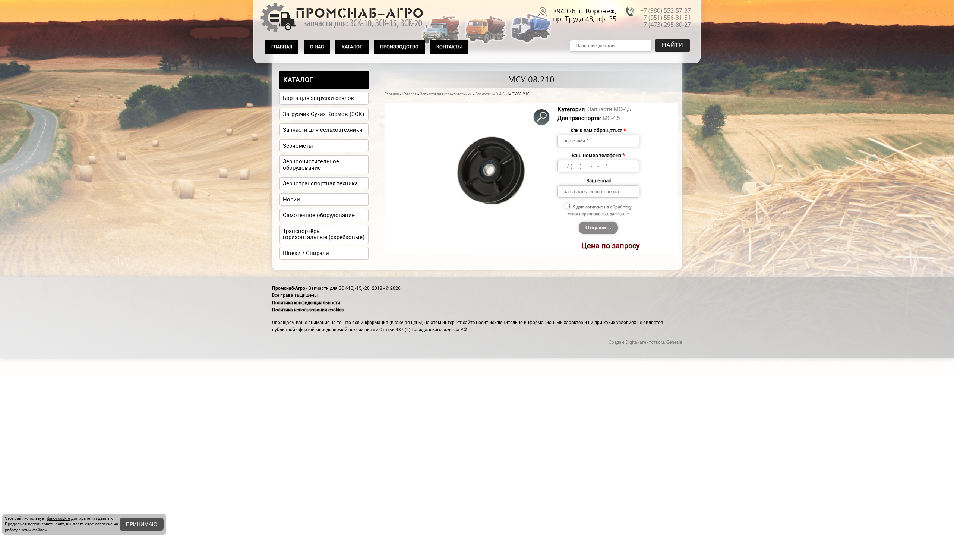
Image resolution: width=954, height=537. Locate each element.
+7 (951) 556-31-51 (665, 17)
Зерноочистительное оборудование (311, 164)
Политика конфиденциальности (306, 302)
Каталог (352, 47)
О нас (317, 47)
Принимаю (141, 524)
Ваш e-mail (598, 180)
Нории (291, 199)
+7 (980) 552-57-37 (665, 10)
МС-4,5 (611, 118)
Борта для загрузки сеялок (318, 98)
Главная (281, 47)
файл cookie (58, 518)
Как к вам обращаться (598, 130)
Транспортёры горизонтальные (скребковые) (323, 234)
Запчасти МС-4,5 (490, 94)
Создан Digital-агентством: (645, 342)
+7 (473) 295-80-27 (665, 25)
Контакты (449, 47)
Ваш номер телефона (598, 155)
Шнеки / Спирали (306, 253)
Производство (399, 47)
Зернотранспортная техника (320, 183)
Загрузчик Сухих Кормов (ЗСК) (323, 114)
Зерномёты (298, 145)
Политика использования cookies (308, 310)
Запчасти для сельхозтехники (446, 94)
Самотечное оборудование (319, 215)
